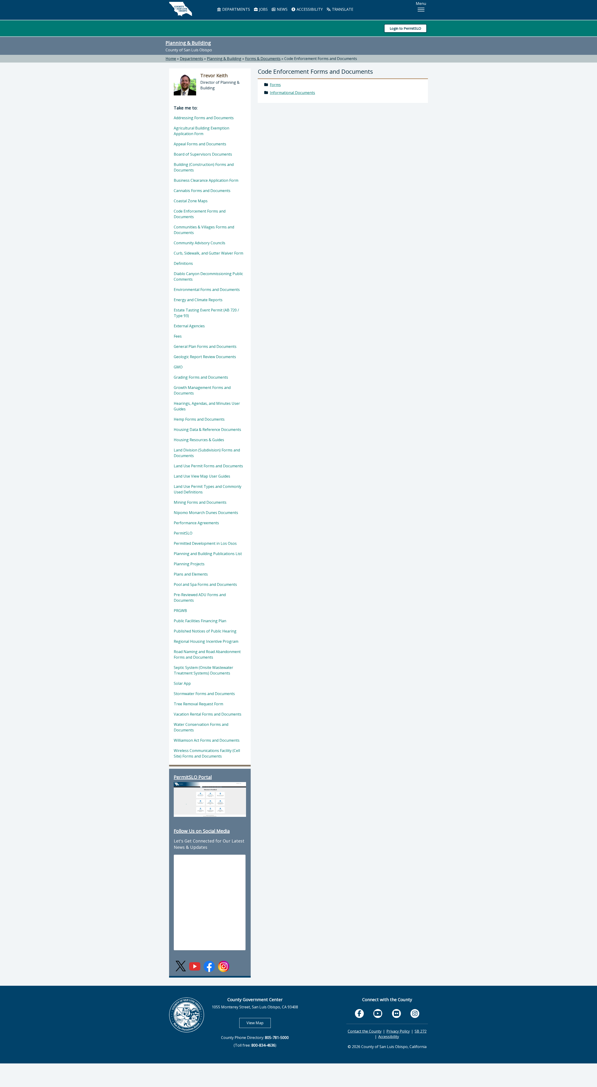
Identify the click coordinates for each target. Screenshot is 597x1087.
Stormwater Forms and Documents (204, 693)
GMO (178, 367)
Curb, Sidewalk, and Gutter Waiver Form (208, 253)
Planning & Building (188, 42)
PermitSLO (183, 533)
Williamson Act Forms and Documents (206, 740)
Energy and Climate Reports (198, 299)
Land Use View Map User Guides (202, 476)
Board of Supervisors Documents (203, 154)
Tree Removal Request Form (198, 703)
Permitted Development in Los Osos (205, 543)
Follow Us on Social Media (202, 831)
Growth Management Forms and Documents (202, 390)
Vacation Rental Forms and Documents (207, 714)
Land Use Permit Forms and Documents (208, 465)
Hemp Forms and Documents (199, 419)
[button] (421, 9)
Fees (178, 336)
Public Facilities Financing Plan (200, 620)
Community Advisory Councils (199, 242)
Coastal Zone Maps (191, 200)
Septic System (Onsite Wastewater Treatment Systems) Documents (203, 670)
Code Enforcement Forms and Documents (320, 58)
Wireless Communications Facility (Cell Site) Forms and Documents (207, 753)
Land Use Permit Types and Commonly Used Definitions (207, 489)
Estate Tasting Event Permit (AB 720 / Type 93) (206, 313)
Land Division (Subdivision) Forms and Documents (207, 452)
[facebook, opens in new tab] (359, 1013)
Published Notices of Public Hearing (205, 631)
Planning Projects (189, 563)
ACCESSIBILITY (309, 9)
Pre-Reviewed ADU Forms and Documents (200, 597)
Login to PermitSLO (405, 28)
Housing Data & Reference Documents (207, 429)
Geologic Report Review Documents (205, 356)
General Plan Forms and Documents (205, 346)
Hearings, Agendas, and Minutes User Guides (207, 406)
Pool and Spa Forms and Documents (205, 584)
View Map (258, 1022)
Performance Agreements (196, 522)
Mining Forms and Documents (200, 502)
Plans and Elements (191, 574)
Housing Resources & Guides (199, 439)
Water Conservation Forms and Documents (201, 727)
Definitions (183, 263)
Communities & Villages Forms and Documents (204, 229)
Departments (191, 58)
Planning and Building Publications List (208, 553)
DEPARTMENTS (235, 9)
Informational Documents (292, 92)
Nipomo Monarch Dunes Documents (206, 512)
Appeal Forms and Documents (200, 144)
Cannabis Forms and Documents (202, 190)
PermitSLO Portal (193, 777)
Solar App (182, 683)
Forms (275, 84)
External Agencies (189, 326)
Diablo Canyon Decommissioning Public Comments (208, 276)
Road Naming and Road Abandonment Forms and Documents (207, 654)
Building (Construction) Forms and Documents (204, 167)
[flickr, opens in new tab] (396, 1013)
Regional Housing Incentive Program (206, 641)
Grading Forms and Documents (201, 377)
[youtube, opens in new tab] (378, 1013)
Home (171, 58)
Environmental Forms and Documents (207, 289)
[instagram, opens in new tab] (415, 1013)
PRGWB (180, 610)
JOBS (263, 9)
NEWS (282, 9)
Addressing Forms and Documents (204, 117)
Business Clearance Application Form (206, 180)
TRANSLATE (342, 9)
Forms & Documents (263, 58)
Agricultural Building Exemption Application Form (201, 131)
